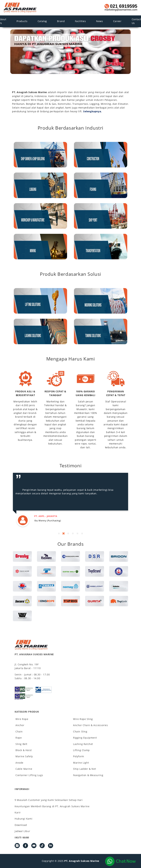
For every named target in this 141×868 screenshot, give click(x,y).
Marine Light (81, 762)
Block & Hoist (23, 750)
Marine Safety (24, 756)
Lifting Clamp (81, 750)
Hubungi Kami (23, 818)
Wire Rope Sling (83, 719)
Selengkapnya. (92, 111)
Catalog (42, 21)
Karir (18, 812)
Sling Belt (21, 744)
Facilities (80, 21)
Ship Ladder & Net (84, 768)
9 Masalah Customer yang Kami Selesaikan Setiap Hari (49, 800)
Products (22, 21)
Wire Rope (21, 719)
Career (117, 21)
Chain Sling (80, 731)
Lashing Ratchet (83, 744)
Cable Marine (23, 768)
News (99, 21)
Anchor (19, 725)
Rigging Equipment (85, 737)
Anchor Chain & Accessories (90, 725)
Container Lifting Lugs (29, 775)
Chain (19, 731)
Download (21, 825)
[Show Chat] (120, 861)
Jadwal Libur (22, 831)
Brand (61, 21)
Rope (18, 737)
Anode (19, 762)
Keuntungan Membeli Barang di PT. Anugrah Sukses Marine (52, 806)
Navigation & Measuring (88, 775)
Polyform (78, 756)
